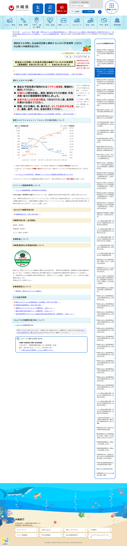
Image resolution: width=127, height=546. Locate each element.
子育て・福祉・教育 (36, 26)
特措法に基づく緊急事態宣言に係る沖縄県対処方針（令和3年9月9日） (105, 305)
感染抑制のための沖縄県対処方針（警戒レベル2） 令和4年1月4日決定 (105, 261)
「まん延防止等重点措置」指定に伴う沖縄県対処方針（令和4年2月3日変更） (105, 222)
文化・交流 (50, 25)
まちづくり (76, 25)
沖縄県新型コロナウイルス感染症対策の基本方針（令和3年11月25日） (105, 269)
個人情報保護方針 (72, 535)
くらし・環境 (9, 25)
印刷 (67, 56)
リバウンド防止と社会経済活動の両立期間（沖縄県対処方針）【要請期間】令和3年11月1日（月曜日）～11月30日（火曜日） (105, 279)
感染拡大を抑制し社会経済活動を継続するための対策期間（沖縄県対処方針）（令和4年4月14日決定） (105, 195)
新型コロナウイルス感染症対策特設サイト (54, 32)
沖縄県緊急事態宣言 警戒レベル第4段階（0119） (105, 449)
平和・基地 (103, 25)
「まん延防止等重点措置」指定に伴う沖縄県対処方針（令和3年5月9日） (105, 395)
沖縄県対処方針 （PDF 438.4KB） (27, 214)
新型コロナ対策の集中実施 (105, 468)
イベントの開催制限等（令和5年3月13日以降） (31, 190)
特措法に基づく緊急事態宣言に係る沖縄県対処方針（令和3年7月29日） (105, 346)
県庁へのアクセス (72, 530)
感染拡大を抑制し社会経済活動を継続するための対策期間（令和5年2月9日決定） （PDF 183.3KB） (49, 74)
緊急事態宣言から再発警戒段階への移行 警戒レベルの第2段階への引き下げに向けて (105, 435)
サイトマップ (21, 530)
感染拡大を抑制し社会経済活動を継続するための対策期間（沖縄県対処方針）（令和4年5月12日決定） (105, 175)
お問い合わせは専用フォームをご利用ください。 (38, 350)
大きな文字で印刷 (80, 56)
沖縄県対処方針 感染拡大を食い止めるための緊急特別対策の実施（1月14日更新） (105, 456)
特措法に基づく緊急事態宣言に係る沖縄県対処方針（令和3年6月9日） (105, 378)
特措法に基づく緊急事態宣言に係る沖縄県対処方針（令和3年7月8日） (105, 362)
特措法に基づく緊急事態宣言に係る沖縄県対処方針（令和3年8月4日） (105, 338)
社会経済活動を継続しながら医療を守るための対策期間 (105, 116)
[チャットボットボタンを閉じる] (7, 538)
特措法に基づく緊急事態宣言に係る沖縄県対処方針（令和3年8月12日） (105, 330)
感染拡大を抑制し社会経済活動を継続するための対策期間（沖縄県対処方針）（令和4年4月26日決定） (105, 185)
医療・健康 (23, 25)
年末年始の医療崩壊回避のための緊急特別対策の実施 (105, 463)
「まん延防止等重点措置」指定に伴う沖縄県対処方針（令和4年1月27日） (105, 230)
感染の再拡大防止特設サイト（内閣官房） (34, 311)
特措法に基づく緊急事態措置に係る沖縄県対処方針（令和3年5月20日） (105, 387)
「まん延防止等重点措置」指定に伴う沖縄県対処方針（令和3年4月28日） (105, 403)
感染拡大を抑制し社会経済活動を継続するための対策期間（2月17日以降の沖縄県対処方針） (105, 62)
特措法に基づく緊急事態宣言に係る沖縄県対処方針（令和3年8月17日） (105, 322)
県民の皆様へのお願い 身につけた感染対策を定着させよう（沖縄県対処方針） (105, 156)
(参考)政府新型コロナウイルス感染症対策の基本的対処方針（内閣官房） (44, 314)
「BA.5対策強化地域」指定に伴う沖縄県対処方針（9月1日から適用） (105, 124)
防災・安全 (90, 25)
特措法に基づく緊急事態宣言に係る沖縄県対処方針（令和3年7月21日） (105, 354)
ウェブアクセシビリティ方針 (99, 536)
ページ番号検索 (88, 11)
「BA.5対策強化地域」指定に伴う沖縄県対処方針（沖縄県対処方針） (105, 132)
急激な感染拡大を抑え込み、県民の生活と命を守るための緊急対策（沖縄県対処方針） (105, 148)
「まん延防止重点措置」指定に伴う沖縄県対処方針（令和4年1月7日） (105, 247)
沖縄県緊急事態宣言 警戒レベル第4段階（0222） (105, 442)
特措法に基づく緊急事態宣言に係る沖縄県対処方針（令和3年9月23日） (105, 297)
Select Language (78, 5)
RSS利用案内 (46, 535)
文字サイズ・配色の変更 (80, 2)
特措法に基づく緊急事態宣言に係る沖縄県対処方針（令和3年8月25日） (105, 313)
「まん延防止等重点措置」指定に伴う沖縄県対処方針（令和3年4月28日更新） (105, 411)
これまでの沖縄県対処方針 (50, 34)
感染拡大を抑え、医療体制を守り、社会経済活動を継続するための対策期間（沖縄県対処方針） (105, 165)
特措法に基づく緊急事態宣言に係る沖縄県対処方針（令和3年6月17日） (105, 370)
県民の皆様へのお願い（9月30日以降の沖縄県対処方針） (105, 110)
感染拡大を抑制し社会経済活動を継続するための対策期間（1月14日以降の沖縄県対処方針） (105, 92)
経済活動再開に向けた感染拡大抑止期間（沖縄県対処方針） (105, 289)
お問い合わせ (46, 530)
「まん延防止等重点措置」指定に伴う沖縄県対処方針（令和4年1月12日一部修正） (105, 238)
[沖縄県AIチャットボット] (5, 541)
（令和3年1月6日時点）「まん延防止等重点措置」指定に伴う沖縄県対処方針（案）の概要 (105, 420)
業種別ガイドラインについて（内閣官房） (34, 308)
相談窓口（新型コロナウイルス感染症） (29, 291)
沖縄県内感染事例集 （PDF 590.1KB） (29, 305)
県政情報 (117, 25)
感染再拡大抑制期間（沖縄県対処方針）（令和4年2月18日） (105, 214)
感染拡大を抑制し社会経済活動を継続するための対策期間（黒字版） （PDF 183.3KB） (45, 114)
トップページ (26, 32)
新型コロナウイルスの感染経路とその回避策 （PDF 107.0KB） (37, 302)
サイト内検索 (75, 11)
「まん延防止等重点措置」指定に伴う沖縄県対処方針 (105, 254)
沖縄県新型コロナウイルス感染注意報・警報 (105, 474)
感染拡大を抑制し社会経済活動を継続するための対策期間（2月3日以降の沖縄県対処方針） (105, 82)
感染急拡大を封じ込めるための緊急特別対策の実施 (105, 428)
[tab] (75, 11)
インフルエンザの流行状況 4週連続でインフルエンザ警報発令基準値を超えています (44, 174)
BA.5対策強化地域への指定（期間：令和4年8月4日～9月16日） (105, 140)
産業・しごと (63, 25)
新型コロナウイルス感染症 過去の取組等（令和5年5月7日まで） (90, 32)
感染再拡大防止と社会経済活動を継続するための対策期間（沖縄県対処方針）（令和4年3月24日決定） (105, 205)
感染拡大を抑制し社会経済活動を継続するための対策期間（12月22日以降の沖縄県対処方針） (105, 102)
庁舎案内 (94, 530)
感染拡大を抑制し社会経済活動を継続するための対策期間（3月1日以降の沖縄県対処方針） (105, 52)
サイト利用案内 (22, 535)
